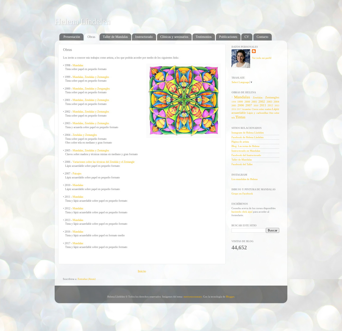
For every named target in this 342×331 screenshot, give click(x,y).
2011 (263, 105)
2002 (261, 101)
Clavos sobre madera (261, 109)
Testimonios (203, 37)
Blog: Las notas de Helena (245, 146)
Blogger (230, 296)
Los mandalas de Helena (244, 179)
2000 (247, 101)
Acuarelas (246, 109)
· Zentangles (271, 97)
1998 (233, 102)
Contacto (262, 37)
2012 (270, 105)
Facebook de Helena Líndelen (247, 137)
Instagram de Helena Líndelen (247, 132)
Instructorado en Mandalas (245, 150)
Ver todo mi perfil (261, 58)
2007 (248, 105)
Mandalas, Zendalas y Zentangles (91, 77)
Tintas (240, 117)
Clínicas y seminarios (174, 37)
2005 (233, 105)
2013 (277, 105)
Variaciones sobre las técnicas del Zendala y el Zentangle (103, 162)
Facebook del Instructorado (246, 155)
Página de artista (240, 141)
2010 (256, 105)
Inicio (142, 271)
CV (247, 37)
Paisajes (77, 173)
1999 (240, 101)
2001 (254, 101)
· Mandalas (240, 97)
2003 (269, 101)
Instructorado (144, 37)
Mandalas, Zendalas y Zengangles (91, 88)
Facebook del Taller (242, 164)
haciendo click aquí (241, 211)
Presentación (72, 37)
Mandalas (78, 65)
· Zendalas (257, 97)
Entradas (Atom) (87, 279)
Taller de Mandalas (115, 37)
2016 (233, 109)
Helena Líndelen (82, 21)
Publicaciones (228, 37)
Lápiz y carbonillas (257, 112)
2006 (241, 105)
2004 (276, 101)
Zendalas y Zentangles (85, 135)
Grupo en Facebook (242, 193)
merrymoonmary (193, 296)
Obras (91, 37)
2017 (239, 109)
